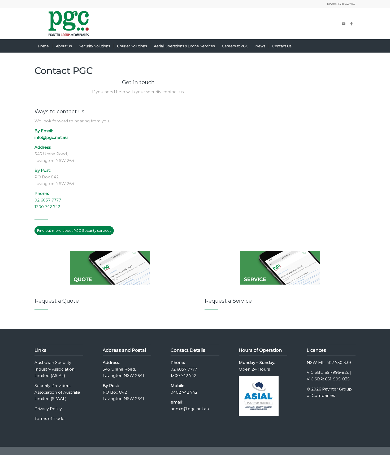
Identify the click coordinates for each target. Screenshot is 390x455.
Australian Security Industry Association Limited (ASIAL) (54, 369)
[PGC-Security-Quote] (110, 268)
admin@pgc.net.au (190, 408)
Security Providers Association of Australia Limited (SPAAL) (57, 392)
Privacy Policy (48, 408)
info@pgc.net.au (51, 137)
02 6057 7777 (47, 200)
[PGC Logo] (68, 23)
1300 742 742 (347, 4)
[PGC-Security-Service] (280, 268)
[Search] (352, 46)
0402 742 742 (184, 392)
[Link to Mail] (344, 24)
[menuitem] (43, 46)
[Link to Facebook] (352, 24)
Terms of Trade (49, 418)
